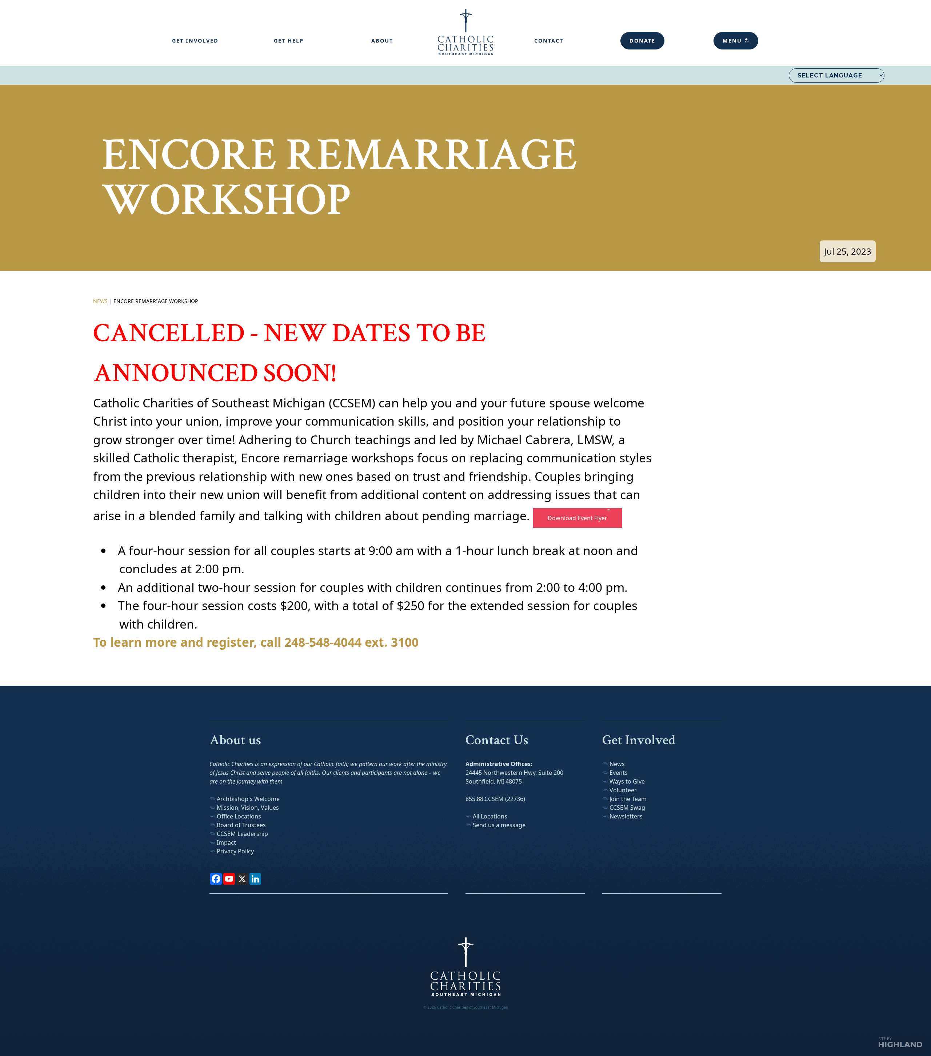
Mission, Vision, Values (248, 808)
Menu (733, 40)
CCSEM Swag (627, 808)
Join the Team (628, 799)
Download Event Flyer (576, 518)
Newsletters (626, 816)
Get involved (195, 40)
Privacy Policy (235, 851)
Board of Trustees (241, 825)
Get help (289, 40)
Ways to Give (627, 781)
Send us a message (499, 825)
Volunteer (623, 790)
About (382, 40)
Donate (642, 40)
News (100, 301)
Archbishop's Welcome (248, 799)
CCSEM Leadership (242, 834)
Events (619, 773)
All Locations (490, 816)
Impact (228, 842)
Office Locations (239, 816)
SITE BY (885, 1038)
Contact (548, 40)
